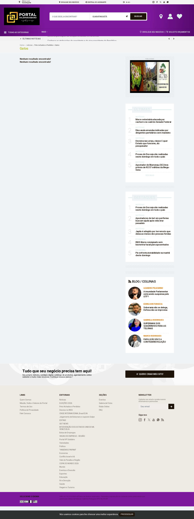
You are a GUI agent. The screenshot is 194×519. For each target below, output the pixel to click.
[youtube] (164, 2)
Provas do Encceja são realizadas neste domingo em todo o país (152, 155)
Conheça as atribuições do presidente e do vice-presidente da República (82, 39)
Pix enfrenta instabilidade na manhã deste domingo (153, 254)
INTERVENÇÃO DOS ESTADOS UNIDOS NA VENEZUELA (76, 428)
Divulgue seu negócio (70, 2)
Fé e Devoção (64, 481)
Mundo (62, 467)
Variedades (64, 443)
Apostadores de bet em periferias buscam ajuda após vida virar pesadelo (152, 220)
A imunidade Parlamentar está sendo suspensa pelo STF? (156, 294)
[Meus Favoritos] (179, 16)
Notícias (62, 400)
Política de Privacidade (29, 410)
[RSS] (162, 419)
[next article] (169, 38)
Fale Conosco (25, 413)
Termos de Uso (26, 407)
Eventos (102, 400)
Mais (44, 32)
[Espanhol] (26, 501)
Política (62, 446)
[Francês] (31, 501)
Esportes (63, 474)
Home (22, 45)
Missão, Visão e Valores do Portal (33, 403)
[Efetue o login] (170, 16)
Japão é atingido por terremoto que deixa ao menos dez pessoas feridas (153, 232)
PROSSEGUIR (127, 514)
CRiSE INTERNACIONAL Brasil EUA (73, 413)
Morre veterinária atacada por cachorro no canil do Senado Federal (153, 120)
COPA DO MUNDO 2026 (69, 463)
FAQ (100, 410)
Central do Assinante (96, 2)
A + (127, 2)
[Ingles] (35, 501)
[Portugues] (22, 501)
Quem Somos (25, 400)
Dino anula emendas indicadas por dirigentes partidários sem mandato (153, 131)
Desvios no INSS (66, 410)
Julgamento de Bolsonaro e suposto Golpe (77, 417)
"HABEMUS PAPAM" (67, 450)
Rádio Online (104, 407)
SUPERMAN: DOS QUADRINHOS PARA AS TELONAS (154, 326)
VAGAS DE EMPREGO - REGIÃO (72, 436)
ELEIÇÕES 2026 (65, 403)
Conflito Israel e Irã (67, 457)
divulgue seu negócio (153, 32)
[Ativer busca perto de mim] (160, 16)
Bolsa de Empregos (67, 433)
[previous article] (173, 38)
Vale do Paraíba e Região (69, 460)
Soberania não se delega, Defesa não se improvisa (155, 308)
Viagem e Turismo (67, 487)
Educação (63, 477)
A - (129, 2)
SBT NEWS (63, 424)
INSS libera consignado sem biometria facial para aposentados (152, 243)
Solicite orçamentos (179, 32)
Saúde (62, 484)
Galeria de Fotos (105, 403)
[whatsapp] (167, 2)
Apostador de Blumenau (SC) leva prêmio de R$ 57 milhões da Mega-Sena (152, 167)
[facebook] (157, 2)
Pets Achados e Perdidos (69, 407)
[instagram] (153, 2)
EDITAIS (62, 420)
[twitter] (160, 2)
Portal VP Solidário (67, 439)
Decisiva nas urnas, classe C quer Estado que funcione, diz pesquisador (152, 143)
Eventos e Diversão (67, 470)
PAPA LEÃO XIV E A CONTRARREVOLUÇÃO (154, 340)
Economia (63, 453)
